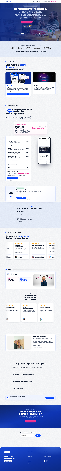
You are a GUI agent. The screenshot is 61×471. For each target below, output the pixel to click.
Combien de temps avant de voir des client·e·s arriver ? (23, 381)
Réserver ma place (21, 197)
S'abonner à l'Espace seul (41, 129)
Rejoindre (53, 1)
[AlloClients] (8, 1)
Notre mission (39, 1)
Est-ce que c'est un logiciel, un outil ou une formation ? (22, 385)
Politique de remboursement (48, 454)
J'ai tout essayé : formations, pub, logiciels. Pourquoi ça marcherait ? (25, 371)
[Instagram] (44, 461)
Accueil (29, 453)
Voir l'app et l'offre (36, 21)
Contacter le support (8, 461)
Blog (28, 463)
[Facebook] (47, 461)
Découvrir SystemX (44, 91)
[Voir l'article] (12, 48)
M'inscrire (38, 435)
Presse (49, 1)
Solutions (34, 1)
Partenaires (29, 461)
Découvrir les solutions (26, 21)
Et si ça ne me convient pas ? (18, 388)
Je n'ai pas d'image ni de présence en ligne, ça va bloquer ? (23, 378)
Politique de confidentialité (48, 456)
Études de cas (45, 1)
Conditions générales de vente (48, 453)
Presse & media (30, 456)
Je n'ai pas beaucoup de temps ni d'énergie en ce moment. (23, 374)
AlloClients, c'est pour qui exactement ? (20, 392)
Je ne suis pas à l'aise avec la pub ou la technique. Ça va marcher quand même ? (27, 367)
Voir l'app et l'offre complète (12, 177)
